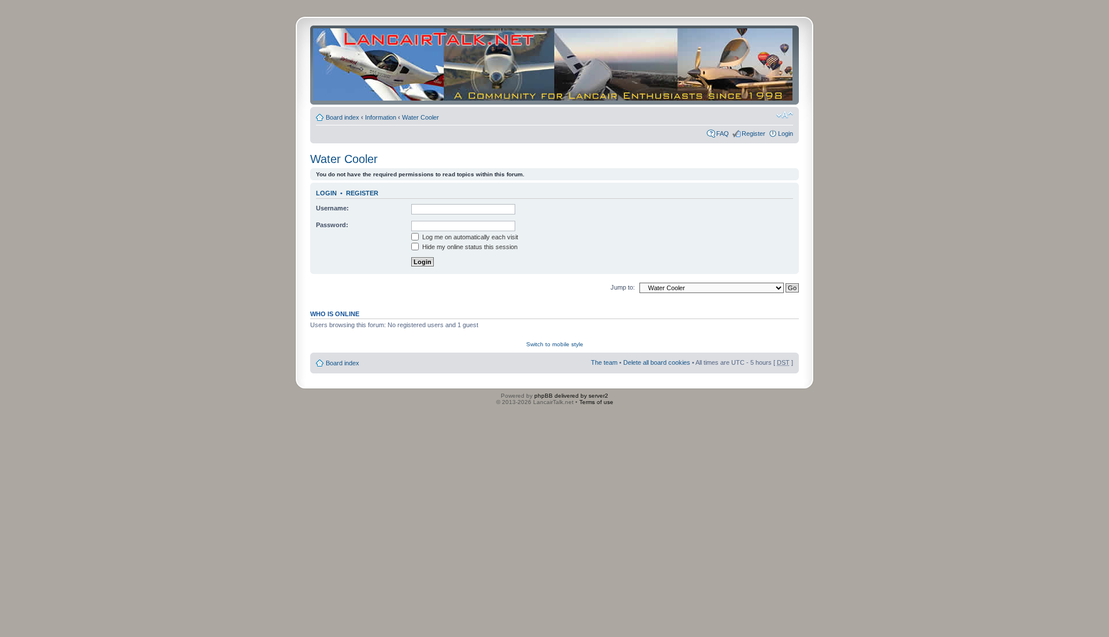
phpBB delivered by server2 (571, 395)
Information (380, 117)
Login (785, 133)
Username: (332, 208)
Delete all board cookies (656, 362)
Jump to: (623, 287)
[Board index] (552, 65)
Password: (332, 224)
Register (753, 133)
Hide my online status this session (469, 246)
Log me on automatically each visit (469, 237)
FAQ (722, 133)
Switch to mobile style (554, 344)
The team (604, 362)
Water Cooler (420, 117)
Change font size (784, 115)
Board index (342, 117)
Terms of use (596, 402)
